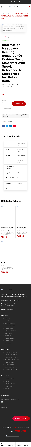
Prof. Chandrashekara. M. (22, 233)
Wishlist (26, 445)
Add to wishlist (7, 108)
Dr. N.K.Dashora (5, 234)
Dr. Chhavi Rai (4, 232)
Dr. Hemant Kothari (9, 233)
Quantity (4, 100)
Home (2, 13)
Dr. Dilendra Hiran (5, 267)
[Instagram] (17, 2)
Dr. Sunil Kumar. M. (10, 84)
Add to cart (19, 103)
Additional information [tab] (12, 136)
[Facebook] (11, 2)
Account (10, 445)
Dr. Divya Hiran (6, 268)
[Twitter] (14, 2)
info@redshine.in (7, 309)
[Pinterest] (20, 2)
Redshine (15, 428)
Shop (2, 445)
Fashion (9, 13)
